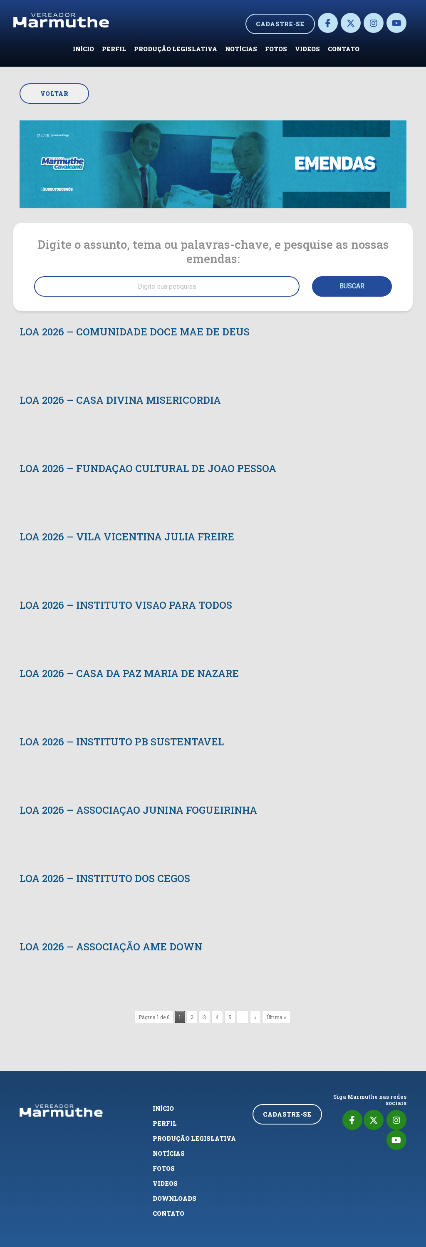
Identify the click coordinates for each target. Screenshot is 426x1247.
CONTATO (343, 49)
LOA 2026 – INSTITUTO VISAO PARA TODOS (126, 605)
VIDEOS (307, 49)
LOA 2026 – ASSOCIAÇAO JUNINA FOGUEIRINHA (138, 810)
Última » (276, 1017)
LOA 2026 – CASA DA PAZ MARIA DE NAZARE (129, 673)
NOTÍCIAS (241, 49)
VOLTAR (54, 93)
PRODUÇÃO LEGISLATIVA (175, 49)
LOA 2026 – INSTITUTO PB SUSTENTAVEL (122, 741)
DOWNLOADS (174, 1198)
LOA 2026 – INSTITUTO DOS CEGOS (105, 878)
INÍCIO (83, 49)
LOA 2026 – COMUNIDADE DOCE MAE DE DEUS (135, 331)
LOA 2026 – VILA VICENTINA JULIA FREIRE (127, 536)
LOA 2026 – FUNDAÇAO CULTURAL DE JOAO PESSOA (148, 468)
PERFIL (114, 49)
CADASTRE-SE (280, 24)
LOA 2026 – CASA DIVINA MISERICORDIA (120, 400)
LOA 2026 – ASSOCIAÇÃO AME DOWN (111, 946)
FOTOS (276, 49)
